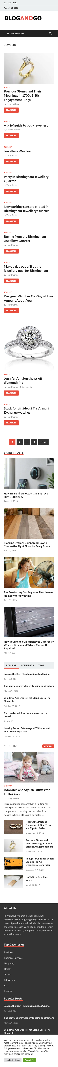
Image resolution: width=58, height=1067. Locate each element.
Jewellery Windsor (17, 151)
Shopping (8, 786)
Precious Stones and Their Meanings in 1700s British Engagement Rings (22, 95)
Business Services (13, 957)
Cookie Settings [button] (13, 1060)
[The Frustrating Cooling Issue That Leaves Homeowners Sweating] (29, 572)
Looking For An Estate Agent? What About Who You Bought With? (27, 730)
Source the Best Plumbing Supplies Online (27, 673)
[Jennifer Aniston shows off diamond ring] (29, 346)
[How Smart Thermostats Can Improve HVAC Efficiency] (29, 473)
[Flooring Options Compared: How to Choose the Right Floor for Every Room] (29, 522)
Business (8, 952)
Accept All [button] (29, 1060)
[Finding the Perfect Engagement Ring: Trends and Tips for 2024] (13, 822)
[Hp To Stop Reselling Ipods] (13, 877)
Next (43, 441)
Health (7, 968)
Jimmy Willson (12, 104)
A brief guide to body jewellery (26, 125)
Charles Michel (13, 129)
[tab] (11, 665)
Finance (8, 990)
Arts (6, 985)
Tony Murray (12, 245)
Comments (27, 665)
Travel (7, 974)
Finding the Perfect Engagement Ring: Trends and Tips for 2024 (39, 825)
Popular (11, 665)
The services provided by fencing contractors (29, 685)
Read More (10, 109)
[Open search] (50, 33)
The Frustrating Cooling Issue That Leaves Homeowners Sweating (28, 594)
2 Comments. (26, 387)
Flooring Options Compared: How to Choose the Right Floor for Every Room (27, 544)
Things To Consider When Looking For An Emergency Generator (40, 861)
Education (9, 979)
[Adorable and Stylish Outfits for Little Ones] (29, 753)
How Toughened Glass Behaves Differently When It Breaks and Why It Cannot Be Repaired (29, 645)
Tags (41, 665)
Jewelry (8, 87)
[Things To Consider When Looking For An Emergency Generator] (13, 858)
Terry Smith (11, 155)
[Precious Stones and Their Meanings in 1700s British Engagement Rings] (29, 68)
